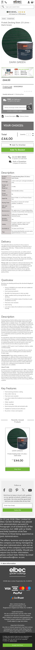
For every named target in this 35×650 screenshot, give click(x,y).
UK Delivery (14, 100)
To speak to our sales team (19, 157)
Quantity (22, 134)
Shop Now (17, 469)
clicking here (13, 641)
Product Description (10, 116)
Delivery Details (24, 116)
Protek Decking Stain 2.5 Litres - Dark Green (17, 454)
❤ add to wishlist (17, 145)
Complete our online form (19, 162)
